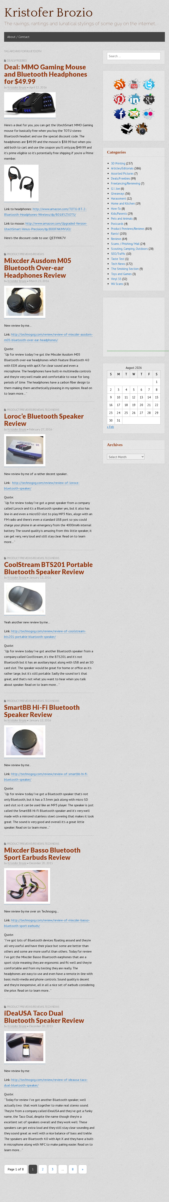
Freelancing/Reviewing (125, 183)
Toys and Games (121, 274)
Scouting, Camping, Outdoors (129, 249)
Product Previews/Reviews (25, 254)
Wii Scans (117, 284)
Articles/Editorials (122, 168)
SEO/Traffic (118, 254)
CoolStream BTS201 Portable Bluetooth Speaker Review (48, 568)
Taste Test (117, 259)
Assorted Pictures (122, 173)
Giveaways (117, 193)
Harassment (118, 198)
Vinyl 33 (116, 279)
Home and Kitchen (123, 203)
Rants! (115, 234)
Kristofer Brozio (48, 13)
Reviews (116, 239)
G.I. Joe (115, 189)
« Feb (110, 427)
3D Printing (118, 163)
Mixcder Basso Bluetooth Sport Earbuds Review (42, 853)
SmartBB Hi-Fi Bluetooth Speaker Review (42, 710)
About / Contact (18, 37)
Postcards (117, 224)
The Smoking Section (125, 269)
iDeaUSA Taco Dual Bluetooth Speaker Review (44, 1016)
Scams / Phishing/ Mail (125, 244)
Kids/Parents (119, 214)
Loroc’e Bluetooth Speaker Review (44, 419)
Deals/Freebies (17, 60)
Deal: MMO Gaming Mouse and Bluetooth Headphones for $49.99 (45, 74)
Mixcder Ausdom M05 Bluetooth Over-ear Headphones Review (37, 267)
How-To (116, 209)
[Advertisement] (138, 325)
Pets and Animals (122, 218)
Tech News (52, 409)
